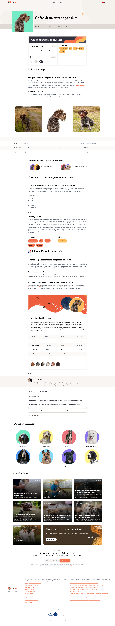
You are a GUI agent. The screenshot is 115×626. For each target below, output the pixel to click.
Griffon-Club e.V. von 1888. (34, 287)
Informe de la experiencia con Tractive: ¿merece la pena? (84, 587)
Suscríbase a (65, 560)
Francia (26, 143)
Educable (62, 51)
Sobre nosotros (46, 621)
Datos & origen (39, 27)
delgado (47, 353)
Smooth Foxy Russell (30, 595)
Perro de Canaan (29, 602)
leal (41, 241)
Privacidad (70, 621)
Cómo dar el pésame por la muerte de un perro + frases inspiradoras (87, 595)
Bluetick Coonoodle (29, 589)
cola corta (47, 349)
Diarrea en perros (74, 591)
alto (82, 139)
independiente (33, 241)
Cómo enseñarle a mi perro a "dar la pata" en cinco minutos (85, 600)
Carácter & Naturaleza (50, 27)
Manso (75, 48)
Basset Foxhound (29, 593)
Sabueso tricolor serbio (30, 591)
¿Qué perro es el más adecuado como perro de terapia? (84, 583)
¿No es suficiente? (57, 550)
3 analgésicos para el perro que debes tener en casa (83, 598)
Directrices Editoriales (55, 621)
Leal (70, 48)
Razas (60, 2)
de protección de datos (70, 565)
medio (46, 336)
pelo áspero (47, 341)
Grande (53, 57)
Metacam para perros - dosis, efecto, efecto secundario (84, 589)
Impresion (64, 621)
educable (39, 245)
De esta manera (51, 539)
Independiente (63, 48)
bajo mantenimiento (28, 152)
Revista (55, 2)
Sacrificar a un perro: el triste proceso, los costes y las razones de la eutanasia (89, 593)
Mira (67, 27)
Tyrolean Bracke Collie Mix (31, 600)
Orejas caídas (48, 345)
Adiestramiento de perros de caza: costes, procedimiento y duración (87, 585)
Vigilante (81, 48)
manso (47, 241)
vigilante (31, 245)
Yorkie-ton (27, 598)
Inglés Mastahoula (29, 587)
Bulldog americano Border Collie (33, 583)
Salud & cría (61, 27)
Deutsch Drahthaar (79, 85)
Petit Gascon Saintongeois (31, 585)
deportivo (51, 353)
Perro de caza (62, 241)
